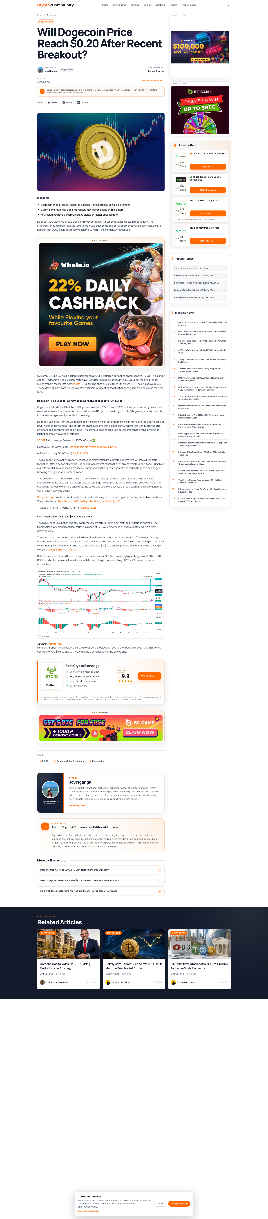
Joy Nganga (80, 782)
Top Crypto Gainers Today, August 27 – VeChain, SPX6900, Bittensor (200, 481)
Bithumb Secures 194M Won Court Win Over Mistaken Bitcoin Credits (202, 490)
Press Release (189, 4)
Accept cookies (179, 1203)
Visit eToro (147, 676)
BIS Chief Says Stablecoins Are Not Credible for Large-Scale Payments (78, 890)
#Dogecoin (77, 447)
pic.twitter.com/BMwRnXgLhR (103, 501)
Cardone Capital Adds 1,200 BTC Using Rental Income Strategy (74, 869)
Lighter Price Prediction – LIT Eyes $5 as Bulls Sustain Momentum (202, 407)
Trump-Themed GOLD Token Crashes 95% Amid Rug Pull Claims (202, 360)
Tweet (54, 102)
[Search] (228, 5)
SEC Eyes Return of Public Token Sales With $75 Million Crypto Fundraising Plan (202, 397)
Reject (160, 1203)
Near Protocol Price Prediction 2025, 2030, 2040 (196, 283)
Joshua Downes (156, 71)
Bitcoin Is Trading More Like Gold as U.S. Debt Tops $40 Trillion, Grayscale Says (203, 444)
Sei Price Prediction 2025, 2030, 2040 (191, 268)
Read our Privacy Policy (88, 1211)
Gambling (160, 4)
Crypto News (119, 4)
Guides (147, 4)
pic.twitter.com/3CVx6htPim (101, 447)
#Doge (50, 497)
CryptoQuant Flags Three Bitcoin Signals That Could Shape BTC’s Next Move (202, 499)
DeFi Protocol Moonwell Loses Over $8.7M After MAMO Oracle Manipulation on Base (203, 462)
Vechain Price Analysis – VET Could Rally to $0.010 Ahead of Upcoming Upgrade (200, 472)
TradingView (54, 643)
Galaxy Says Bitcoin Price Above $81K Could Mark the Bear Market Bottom (80, 880)
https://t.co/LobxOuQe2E (71, 501)
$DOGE (41, 440)
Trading (173, 4)
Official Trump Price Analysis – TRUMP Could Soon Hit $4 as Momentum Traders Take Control (202, 388)
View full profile (78, 805)
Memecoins (98, 761)
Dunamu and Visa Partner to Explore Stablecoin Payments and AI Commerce (199, 425)
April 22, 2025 (80, 453)
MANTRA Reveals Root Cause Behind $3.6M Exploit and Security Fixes (201, 379)
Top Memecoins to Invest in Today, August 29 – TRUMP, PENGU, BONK (199, 370)
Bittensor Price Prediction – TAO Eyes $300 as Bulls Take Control (201, 453)
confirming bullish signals (61, 549)
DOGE (45, 761)
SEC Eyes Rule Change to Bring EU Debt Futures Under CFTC (202, 351)
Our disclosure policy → (153, 80)
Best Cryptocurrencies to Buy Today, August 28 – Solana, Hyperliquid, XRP (201, 435)
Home (105, 4)
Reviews (135, 4)
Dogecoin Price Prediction (70, 761)
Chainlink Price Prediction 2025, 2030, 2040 (194, 297)
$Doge (41, 497)
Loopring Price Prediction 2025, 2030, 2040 (194, 290)
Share (69, 102)
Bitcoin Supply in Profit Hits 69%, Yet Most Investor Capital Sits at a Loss (201, 416)
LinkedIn (85, 102)
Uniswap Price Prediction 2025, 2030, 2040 (194, 275)
